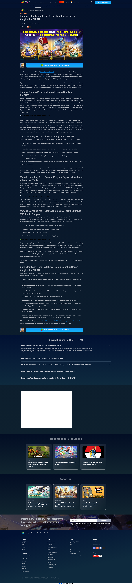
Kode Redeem (87, 6)
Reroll (49, 555)
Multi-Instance (50, 546)
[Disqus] (47, 409)
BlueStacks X (99, 89)
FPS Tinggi (50, 562)
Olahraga (24, 568)
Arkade (23, 560)
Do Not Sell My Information (55, 578)
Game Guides (94, 30)
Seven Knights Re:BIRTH (40, 10)
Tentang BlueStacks (74, 541)
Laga (23, 556)
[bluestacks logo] (25, 2)
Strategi (23, 569)
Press (71, 546)
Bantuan (76, 2)
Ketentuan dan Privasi (26, 578)
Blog (50, 2)
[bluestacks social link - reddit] (97, 548)
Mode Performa (51, 557)
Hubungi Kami (73, 542)
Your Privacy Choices (67, 583)
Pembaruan (95, 541)
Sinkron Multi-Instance (52, 547)
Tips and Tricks (95, 86)
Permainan (42, 2)
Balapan (24, 563)
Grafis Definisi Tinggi (52, 564)
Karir (71, 544)
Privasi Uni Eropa (46, 578)
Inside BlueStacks (56, 6)
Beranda (32, 6)
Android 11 (24, 549)
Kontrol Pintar (50, 554)
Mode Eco (50, 551)
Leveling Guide (104, 86)
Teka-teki (24, 561)
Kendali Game (50, 541)
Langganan (104, 520)
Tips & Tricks (107, 89)
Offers (68, 2)
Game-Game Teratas (26, 555)
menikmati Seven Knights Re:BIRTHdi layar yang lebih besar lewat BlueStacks (61, 321)
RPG (43, 76)
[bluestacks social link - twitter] (103, 548)
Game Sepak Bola (25, 571)
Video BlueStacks (97, 6)
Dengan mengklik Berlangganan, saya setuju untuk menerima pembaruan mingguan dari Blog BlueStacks (90, 524)
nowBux (23, 547)
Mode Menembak (51, 542)
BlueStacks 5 (24, 542)
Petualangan (24, 558)
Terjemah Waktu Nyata (52, 552)
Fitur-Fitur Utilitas (51, 565)
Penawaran (24, 546)
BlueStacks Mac (25, 541)
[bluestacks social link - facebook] (100, 548)
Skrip (49, 560)
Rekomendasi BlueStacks (69, 6)
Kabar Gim (79, 6)
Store (59, 2)
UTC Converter (50, 567)
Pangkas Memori (51, 559)
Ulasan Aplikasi (46, 6)
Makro (49, 549)
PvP (76, 74)
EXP (32, 125)
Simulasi (23, 566)
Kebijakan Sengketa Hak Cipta (36, 578)
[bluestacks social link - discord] (94, 548)
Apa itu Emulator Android (75, 555)
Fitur (34, 2)
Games (38, 6)
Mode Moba (50, 544)
